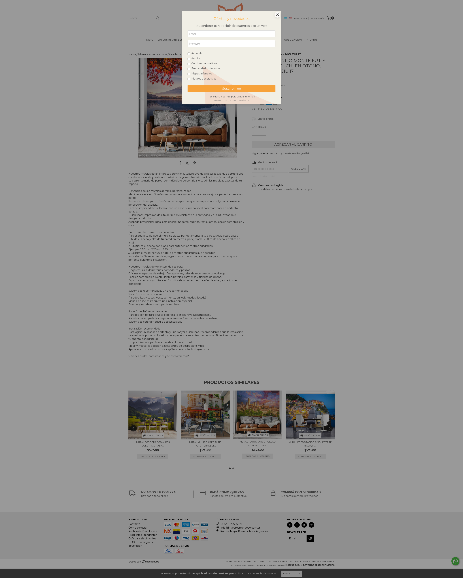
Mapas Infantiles (201, 73)
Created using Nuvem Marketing (231, 100)
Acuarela (196, 53)
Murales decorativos (203, 78)
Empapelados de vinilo (205, 68)
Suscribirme (231, 88)
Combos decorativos (204, 63)
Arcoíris (195, 58)
